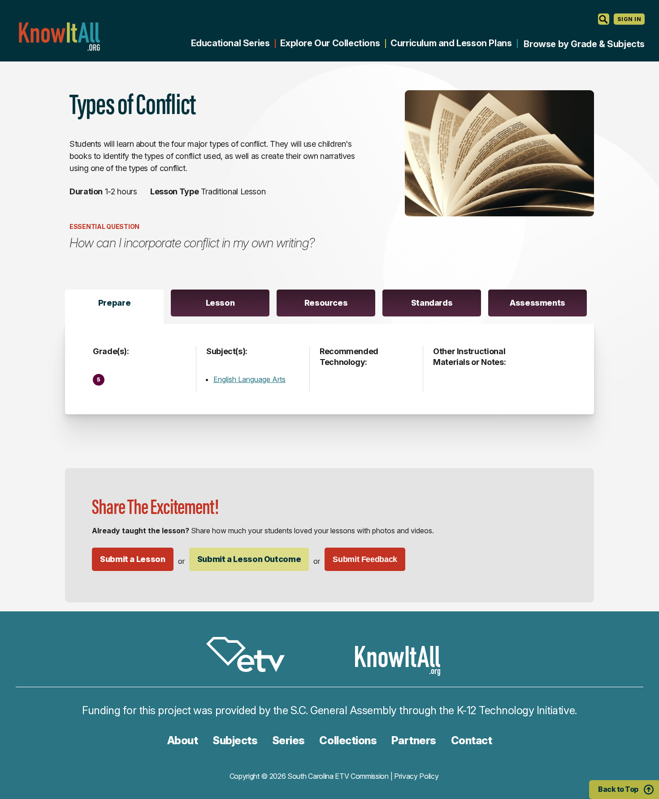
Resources (326, 302)
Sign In (629, 19)
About (182, 740)
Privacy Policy (416, 776)
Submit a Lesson (132, 559)
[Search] (603, 19)
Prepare (114, 302)
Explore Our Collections (330, 43)
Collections (348, 740)
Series (288, 740)
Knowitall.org (59, 36)
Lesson (220, 302)
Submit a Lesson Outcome (249, 559)
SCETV (250, 656)
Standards (432, 302)
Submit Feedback (365, 559)
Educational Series (230, 43)
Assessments (537, 302)
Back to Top (618, 789)
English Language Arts (249, 379)
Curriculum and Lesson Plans (451, 43)
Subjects (234, 740)
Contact (471, 740)
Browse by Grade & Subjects (584, 44)
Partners (413, 740)
